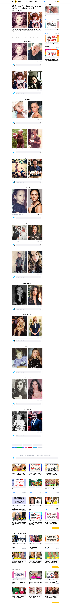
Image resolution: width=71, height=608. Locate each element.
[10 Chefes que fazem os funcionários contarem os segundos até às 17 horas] (19, 482)
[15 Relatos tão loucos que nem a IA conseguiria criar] (52, 39)
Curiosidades (46, 33)
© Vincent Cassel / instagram (15, 61)
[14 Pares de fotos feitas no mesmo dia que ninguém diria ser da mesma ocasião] (35, 555)
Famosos (46, 509)
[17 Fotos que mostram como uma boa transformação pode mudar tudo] (19, 516)
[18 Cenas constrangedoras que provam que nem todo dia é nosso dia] (35, 575)
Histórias (13, 492)
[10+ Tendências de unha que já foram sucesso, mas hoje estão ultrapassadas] (52, 482)
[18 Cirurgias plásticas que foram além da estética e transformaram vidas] (35, 501)
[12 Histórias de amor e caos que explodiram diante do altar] (52, 575)
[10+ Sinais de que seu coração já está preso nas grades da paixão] (19, 467)
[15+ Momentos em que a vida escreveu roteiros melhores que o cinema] (52, 467)
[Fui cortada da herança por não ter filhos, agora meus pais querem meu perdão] (19, 575)
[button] (17, 445)
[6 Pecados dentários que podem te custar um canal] (35, 590)
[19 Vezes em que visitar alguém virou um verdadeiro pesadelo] (52, 516)
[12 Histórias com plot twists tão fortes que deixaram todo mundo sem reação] (52, 539)
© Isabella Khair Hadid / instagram (16, 119)
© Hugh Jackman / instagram (15, 178)
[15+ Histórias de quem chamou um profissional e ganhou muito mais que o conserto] (35, 516)
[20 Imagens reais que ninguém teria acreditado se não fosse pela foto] (52, 9)
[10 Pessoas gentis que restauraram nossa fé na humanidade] (52, 25)
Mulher (46, 492)
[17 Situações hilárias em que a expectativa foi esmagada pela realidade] (19, 539)
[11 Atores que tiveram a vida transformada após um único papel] (52, 501)
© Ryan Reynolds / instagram (15, 148)
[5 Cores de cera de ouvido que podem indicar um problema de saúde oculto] (52, 555)
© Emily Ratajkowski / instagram (16, 305)
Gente (45, 19)
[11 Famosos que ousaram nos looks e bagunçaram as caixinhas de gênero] (52, 590)
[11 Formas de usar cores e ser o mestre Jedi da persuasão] (19, 590)
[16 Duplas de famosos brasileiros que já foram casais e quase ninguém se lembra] (19, 555)
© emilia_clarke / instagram (15, 241)
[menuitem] (27, 1)
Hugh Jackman (35, 32)
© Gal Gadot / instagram (15, 214)
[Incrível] (18, 1)
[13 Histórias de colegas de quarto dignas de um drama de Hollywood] (52, 53)
